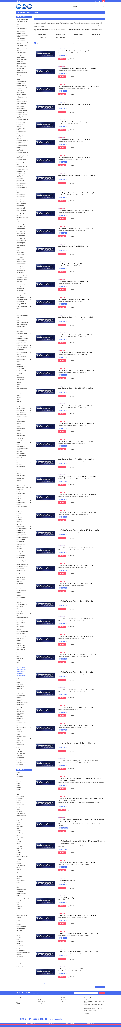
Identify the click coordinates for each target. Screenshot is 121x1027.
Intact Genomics (20, 910)
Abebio (18, 828)
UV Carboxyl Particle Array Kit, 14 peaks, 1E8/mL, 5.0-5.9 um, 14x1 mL (78, 477)
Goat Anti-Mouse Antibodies (22, 564)
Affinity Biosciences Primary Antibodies (22, 42)
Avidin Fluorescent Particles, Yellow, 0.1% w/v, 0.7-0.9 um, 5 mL (76, 406)
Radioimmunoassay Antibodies (21, 714)
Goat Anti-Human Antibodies (22, 562)
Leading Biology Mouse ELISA (22, 140)
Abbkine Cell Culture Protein (22, 19)
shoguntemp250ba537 (21, 221)
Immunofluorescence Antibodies (21, 594)
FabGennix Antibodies (21, 526)
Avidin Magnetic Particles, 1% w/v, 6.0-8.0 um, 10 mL (73, 264)
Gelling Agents (19, 548)
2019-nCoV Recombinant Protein (22, 374)
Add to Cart (62, 58)
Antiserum (19, 397)
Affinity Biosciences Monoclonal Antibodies (21, 32)
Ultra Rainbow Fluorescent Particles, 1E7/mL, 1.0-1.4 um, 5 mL (76, 707)
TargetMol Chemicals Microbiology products (21, 239)
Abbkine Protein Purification (22, 283)
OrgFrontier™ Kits (20, 658)
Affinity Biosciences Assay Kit (22, 22)
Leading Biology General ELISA (21, 129)
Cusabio (18, 778)
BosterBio (19, 806)
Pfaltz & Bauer (19, 811)
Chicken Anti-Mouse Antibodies (21, 432)
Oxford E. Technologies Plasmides (21, 214)
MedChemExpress (20, 820)
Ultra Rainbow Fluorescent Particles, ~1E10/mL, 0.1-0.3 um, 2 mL (76, 743)
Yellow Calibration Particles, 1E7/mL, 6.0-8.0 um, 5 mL (73, 51)
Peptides (18, 680)
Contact (36, 12)
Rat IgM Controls (20, 718)
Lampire (18, 858)
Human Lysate (19, 581)
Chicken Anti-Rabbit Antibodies (21, 436)
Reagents (18, 720)
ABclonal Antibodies (21, 326)
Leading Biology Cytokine (22, 114)
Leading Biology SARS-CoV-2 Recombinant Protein (22, 170)
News (28, 12)
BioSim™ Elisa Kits (20, 406)
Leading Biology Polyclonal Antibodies (22, 146)
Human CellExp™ (20, 575)
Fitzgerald (19, 781)
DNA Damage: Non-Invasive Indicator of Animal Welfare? (93, 1006)
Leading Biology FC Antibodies (20, 125)
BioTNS (18, 939)
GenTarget (19, 841)
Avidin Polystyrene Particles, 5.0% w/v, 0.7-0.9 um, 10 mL (74, 157)
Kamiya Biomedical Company (22, 856)
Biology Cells (19, 405)
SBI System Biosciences (21, 848)
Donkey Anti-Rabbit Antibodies (20, 479)
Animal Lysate (19, 390)
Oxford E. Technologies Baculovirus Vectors (21, 207)
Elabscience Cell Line (21, 83)
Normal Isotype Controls (21, 653)
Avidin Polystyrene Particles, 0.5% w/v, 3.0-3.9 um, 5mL (74, 122)
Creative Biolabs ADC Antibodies (21, 350)
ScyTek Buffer (19, 313)
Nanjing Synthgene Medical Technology (22, 916)
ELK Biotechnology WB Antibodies (21, 357)
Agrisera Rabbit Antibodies (22, 72)
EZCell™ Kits (19, 517)
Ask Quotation (21, 12)
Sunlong (18, 832)
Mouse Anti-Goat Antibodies (22, 636)
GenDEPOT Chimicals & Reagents (21, 95)
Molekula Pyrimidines (21, 196)
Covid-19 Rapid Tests (21, 446)
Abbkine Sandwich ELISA (22, 294)
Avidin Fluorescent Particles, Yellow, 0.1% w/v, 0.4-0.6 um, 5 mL (76, 459)
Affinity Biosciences (21, 813)
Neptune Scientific (20, 932)
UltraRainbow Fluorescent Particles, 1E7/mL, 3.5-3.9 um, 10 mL (76, 565)
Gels (17, 550)
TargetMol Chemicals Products (21, 246)
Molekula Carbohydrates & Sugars (22, 191)
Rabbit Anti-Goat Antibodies (22, 702)
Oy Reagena (19, 908)
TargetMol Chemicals (21, 928)
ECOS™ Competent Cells (21, 485)
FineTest (18, 789)
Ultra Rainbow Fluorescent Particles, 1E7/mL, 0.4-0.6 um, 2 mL (76, 725)
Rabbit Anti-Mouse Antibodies (20, 708)
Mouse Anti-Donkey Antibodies (21, 634)
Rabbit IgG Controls (20, 711)
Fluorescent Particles (21, 669)
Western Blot (19, 761)
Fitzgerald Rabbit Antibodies (22, 345)
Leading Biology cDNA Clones (22, 112)
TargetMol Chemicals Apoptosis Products (21, 229)
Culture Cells (19, 451)
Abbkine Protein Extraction (22, 277)
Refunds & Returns (70, 1023)
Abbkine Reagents (20, 288)
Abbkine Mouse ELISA (21, 270)
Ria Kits (18, 724)
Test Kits (18, 748)
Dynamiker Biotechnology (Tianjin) (23, 952)
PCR (17, 677)
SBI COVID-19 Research (21, 736)
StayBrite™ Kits (20, 740)
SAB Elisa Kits (19, 731)
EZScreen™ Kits (20, 524)
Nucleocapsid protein (21, 654)
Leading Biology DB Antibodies (20, 116)
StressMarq (19, 787)
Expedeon (19, 886)
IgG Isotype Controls (21, 585)
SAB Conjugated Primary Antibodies (21, 728)
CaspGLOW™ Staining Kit (22, 416)
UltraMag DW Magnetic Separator (67, 898)
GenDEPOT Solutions (21, 108)
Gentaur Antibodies (20, 301)
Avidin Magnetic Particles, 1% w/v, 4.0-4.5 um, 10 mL (73, 281)
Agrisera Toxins (20, 77)
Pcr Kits (18, 679)
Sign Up (100, 1)
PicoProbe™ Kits (20, 684)
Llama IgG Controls (20, 620)
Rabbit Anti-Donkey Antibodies (20, 699)
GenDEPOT (19, 860)
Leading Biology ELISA (21, 122)
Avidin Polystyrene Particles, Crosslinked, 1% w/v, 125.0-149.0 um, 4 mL (78, 86)
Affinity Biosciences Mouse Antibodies (22, 36)
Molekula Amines (20, 178)
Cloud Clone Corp (20, 804)
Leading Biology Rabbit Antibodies (21, 160)
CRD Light (19, 924)
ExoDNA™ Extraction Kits (22, 506)
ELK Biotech (19, 895)
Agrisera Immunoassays (21, 63)
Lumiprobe (19, 863)
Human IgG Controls (21, 579)
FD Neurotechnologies (21, 893)
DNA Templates (20, 764)
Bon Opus (18, 845)
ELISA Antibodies (20, 489)
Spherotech (19, 867)
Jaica (18, 897)
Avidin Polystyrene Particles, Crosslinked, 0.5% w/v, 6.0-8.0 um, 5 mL (77, 68)
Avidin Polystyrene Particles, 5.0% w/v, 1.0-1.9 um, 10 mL (74, 139)
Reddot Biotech (20, 826)
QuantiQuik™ (19, 692)
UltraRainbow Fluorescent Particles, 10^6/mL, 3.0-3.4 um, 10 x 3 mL (77, 512)
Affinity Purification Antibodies (20, 380)
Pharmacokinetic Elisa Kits (22, 366)
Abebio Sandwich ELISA (21, 297)
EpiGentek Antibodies (21, 502)
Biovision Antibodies (21, 408)
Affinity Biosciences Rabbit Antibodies (22, 49)
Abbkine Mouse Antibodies (22, 268)
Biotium (18, 785)
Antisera (18, 395)
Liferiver (18, 934)
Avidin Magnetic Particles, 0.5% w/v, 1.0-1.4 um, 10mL (73, 299)
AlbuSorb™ (19, 382)
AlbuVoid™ (19, 384)
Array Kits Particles (21, 666)
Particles (18, 664)
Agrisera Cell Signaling (21, 57)
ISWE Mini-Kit (19, 610)
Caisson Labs (19, 874)
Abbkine (18, 824)
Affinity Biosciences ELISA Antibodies (22, 29)
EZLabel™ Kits (19, 521)
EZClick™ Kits (19, 519)
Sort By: (53, 43)
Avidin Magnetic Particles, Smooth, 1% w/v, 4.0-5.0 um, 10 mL (75, 210)
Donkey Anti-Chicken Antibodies (21, 467)
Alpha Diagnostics (20, 834)
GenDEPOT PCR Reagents (22, 101)
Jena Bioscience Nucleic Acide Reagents (21, 304)
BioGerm (18, 947)
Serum (18, 738)
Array (18, 399)
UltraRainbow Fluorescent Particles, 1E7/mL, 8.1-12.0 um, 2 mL (76, 672)
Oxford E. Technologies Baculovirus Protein (21, 204)
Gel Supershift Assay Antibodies (21, 545)
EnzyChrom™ (19, 495)
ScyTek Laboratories (21, 865)
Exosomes (19, 513)
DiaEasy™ (18, 461)
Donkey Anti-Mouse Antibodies (21, 476)
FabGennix (19, 830)
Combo (18, 444)
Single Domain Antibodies (22, 347)
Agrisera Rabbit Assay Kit (22, 74)
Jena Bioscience (20, 837)
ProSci (18, 780)
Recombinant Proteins (21, 722)
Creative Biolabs (20, 776)
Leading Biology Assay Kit (22, 110)
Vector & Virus (19, 755)
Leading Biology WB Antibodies (20, 175)
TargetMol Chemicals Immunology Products (21, 236)
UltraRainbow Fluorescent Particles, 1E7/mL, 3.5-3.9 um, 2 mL (75, 548)
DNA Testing (19, 464)
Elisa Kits (18, 491)
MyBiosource (19, 930)
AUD (44, 1)
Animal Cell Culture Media (22, 388)
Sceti (18, 839)
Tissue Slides (19, 749)
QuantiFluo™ (19, 690)
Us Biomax (19, 852)
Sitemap (27, 1025)
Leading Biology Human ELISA (21, 132)
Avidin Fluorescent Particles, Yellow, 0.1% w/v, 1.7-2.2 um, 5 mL (76, 335)
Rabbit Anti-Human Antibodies (20, 705)
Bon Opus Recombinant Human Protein (21, 330)
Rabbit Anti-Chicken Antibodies (21, 696)
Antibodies (19, 392)
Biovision (18, 817)
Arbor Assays (19, 873)
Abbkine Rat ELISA (20, 286)
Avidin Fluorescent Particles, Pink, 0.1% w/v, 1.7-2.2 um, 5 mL (75, 317)
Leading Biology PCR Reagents (21, 143)
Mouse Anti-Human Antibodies (20, 639)
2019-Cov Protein (20, 368)
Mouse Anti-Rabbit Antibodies (20, 642)
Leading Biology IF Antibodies (22, 135)
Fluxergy (18, 922)
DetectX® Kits (19, 457)
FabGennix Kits (20, 530)
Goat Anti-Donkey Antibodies (22, 561)
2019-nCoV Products (21, 372)
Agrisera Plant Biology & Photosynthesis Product (21, 65)
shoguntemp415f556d (21, 223)
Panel (18, 662)
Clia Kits (18, 442)
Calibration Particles (21, 667)
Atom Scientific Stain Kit (22, 81)
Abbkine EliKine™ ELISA (21, 261)
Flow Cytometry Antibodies (22, 537)
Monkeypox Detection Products (21, 360)
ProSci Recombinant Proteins (22, 217)
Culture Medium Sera (21, 453)
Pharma (18, 682)
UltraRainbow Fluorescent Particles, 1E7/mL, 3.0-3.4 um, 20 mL (76, 601)
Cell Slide (18, 419)
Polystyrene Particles (21, 675)
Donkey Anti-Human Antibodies (21, 472)
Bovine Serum (86, 1013)
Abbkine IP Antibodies (21, 266)
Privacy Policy (90, 1023)
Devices (18, 459)
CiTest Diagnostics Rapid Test (22, 334)
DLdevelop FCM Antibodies (22, 340)
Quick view (45, 60)
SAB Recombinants (20, 733)
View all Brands (20, 956)
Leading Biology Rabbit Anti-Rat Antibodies (22, 156)
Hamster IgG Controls (21, 570)
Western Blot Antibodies (21, 762)
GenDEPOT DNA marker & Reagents (22, 98)
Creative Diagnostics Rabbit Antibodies (22, 449)
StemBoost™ (19, 742)
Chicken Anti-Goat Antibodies (20, 425)
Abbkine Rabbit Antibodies (22, 285)
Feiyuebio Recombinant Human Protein (21, 534)
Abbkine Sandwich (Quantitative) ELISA (21, 291)
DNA (17, 462)
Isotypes (18, 608)
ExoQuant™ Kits (20, 511)
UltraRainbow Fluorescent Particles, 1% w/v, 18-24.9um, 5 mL (75, 636)
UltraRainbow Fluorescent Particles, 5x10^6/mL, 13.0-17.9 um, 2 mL (77, 654)
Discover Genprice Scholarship (90, 1010)
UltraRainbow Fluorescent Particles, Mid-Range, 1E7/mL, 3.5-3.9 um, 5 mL (79, 530)
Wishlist (40, 999)
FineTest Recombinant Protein (21, 342)
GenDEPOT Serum (20, 106)
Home (35, 16)
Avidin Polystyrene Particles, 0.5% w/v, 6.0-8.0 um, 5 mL (74, 104)
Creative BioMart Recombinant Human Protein (22, 337)
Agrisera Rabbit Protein (21, 76)
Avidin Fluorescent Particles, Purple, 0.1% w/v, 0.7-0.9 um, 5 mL (76, 370)
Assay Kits (19, 401)
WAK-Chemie (19, 935)
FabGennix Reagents (21, 532)
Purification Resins (20, 686)
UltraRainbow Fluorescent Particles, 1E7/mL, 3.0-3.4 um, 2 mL (75, 619)
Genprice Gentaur (20, 900)
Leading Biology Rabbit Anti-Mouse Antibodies (22, 153)
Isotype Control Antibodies (22, 604)
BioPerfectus (19, 948)
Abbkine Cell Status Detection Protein (21, 258)
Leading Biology (20, 798)
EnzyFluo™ (19, 497)
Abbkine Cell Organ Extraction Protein (20, 253)
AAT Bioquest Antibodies (22, 324)
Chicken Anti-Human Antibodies (21, 429)
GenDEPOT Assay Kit (21, 90)
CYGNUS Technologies (21, 455)
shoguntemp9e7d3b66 (21, 224)
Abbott (18, 912)
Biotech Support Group (21, 889)
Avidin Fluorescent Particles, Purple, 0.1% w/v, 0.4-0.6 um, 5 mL (76, 423)
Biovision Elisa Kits (20, 410)
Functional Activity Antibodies (20, 542)
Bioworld (18, 807)
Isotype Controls (20, 606)
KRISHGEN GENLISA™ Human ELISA (22, 618)
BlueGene (18, 822)
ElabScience (19, 802)
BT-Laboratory (19, 793)
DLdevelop (19, 800)
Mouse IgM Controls (21, 649)
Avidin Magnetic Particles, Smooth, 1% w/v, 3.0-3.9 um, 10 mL (75, 228)
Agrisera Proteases (20, 68)
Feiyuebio (18, 783)
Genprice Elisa (19, 906)
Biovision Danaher (87, 999)
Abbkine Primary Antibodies (22, 276)
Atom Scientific (20, 891)
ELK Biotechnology (20, 796)
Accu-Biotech (19, 919)
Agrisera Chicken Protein (22, 59)
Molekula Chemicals (21, 194)
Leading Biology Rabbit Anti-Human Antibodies (22, 149)
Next (103, 983)
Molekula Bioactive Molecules (20, 181)
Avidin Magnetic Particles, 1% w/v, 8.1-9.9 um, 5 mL (73, 246)
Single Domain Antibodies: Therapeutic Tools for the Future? (94, 1002)
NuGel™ (18, 656)
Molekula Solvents (20, 199)
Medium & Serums (20, 626)
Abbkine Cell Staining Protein (22, 256)
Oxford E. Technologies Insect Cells (21, 211)
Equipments (19, 504)
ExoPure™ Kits (19, 510)
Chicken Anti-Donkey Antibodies (21, 422)
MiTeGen (18, 850)
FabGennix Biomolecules (22, 528)
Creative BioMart (20, 846)
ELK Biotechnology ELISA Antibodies (22, 353)
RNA (17, 725)
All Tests (18, 386)
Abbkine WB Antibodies (21, 295)
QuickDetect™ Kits (20, 693)
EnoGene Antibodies (21, 493)
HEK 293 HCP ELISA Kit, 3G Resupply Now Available (93, 1008)
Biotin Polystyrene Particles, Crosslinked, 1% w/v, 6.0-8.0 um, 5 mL (77, 915)
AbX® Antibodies (20, 377)
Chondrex (18, 878)
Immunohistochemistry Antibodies (21, 598)
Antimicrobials (19, 393)
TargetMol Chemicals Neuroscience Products (21, 243)
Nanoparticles (20, 673)
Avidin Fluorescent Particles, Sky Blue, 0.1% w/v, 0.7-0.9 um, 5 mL (77, 352)
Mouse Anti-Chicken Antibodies (21, 628)
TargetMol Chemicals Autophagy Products (21, 232)
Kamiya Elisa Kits (20, 613)
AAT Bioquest (19, 794)
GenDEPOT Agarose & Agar (22, 87)
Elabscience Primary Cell (21, 85)
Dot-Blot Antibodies (21, 482)
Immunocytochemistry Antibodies (21, 591)
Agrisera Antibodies (21, 55)
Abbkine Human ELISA (21, 263)
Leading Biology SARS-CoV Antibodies (22, 167)
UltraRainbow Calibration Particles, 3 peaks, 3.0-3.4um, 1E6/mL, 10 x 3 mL (79, 761)
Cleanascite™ (19, 440)
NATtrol (18, 651)
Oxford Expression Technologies (23, 899)
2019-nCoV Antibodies (21, 370)
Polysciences (19, 954)
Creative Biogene (20, 945)
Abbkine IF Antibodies (21, 265)
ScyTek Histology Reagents (22, 315)
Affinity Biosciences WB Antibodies (21, 53)
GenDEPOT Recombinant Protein (21, 104)
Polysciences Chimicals (21, 310)
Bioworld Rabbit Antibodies (22, 299)
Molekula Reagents (20, 198)
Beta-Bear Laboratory (21, 950)
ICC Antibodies (20, 583)
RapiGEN (18, 921)
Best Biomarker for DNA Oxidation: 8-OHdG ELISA (93, 1004)
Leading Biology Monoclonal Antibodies (22, 137)
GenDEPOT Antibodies (21, 89)
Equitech (18, 882)
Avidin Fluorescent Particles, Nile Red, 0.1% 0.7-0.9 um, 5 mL (75, 388)
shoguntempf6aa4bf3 (21, 226)
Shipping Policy (50, 1023)
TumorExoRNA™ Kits (21, 753)
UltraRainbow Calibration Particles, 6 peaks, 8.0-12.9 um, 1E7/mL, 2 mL (78, 862)
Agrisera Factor (20, 61)
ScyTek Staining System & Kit (22, 322)
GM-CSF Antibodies (21, 555)
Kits (17, 615)
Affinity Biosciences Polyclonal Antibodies (21, 39)
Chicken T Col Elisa (20, 438)
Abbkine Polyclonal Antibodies (20, 273)
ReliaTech (18, 854)
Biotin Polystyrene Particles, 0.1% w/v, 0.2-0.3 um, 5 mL (74, 969)
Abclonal (18, 809)
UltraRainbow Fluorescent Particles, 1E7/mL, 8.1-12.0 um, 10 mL (76, 690)
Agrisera (18, 843)
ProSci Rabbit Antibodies (22, 328)
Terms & (30, 1023)
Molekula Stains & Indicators (22, 201)
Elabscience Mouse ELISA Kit (22, 487)
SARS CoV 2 (19, 735)
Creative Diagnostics (21, 819)
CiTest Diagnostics (20, 871)
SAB (17, 774)
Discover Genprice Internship (89, 1011)
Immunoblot (19, 588)
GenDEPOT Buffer (20, 92)
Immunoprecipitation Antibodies (21, 601)
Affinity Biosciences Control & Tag (22, 25)
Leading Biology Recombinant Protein (22, 163)
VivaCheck (19, 937)
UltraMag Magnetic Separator (66, 880)
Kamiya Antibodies (20, 611)
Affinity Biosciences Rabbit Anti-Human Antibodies (22, 46)
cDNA (18, 418)
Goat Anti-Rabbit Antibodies (22, 566)
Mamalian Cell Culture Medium (21, 623)
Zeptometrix (19, 876)
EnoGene (18, 772)
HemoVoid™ (19, 574)
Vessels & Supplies (20, 757)
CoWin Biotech (20, 941)
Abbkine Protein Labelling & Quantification (22, 280)
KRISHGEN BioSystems (21, 815)
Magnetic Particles (21, 671)
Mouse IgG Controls (21, 647)
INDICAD (18, 943)
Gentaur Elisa (19, 553)
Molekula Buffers (20, 185)
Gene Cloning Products (21, 552)
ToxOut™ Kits (19, 751)
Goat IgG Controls (20, 568)
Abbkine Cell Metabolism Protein (22, 249)
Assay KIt (18, 79)
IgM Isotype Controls (21, 587)
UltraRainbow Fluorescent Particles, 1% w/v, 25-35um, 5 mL (75, 583)
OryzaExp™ (19, 660)
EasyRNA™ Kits (20, 484)
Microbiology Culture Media (22, 631)
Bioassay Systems (20, 884)
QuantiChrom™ (19, 688)
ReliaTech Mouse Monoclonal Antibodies (22, 363)
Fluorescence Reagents (21, 539)
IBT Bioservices (20, 887)
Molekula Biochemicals (21, 183)
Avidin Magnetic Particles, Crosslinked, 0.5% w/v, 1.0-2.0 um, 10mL (77, 193)
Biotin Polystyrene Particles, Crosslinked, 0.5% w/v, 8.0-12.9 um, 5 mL (78, 951)
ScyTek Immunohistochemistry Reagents (21, 319)
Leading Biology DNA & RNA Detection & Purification (22, 120)
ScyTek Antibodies (20, 312)
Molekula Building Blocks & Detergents (22, 188)
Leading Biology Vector (21, 173)
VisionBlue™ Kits (20, 759)
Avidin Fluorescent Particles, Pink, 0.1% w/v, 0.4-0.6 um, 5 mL (75, 441)
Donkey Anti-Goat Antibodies (22, 470)
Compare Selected (100, 987)
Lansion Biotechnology (21, 926)
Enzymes (18, 500)
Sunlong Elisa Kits (20, 744)
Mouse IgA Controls (21, 645)
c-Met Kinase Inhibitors (21, 414)
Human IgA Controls (21, 577)
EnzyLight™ (19, 498)
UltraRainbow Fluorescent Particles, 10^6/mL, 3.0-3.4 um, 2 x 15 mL (77, 494)
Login (95, 1)
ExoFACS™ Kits (20, 508)
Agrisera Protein (20, 70)
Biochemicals (19, 403)
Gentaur (18, 861)
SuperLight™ (19, 746)
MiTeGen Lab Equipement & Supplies (22, 307)
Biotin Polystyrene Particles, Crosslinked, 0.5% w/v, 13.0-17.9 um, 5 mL (78, 933)
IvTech (18, 902)
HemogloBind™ (20, 572)
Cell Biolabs (19, 869)
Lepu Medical (19, 913)
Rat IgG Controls (20, 716)
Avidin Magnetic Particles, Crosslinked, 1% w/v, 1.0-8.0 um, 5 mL (76, 175)
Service (18, 219)
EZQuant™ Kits (19, 523)
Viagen (18, 904)
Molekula (18, 835)
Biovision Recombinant (21, 412)
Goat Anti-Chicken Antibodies (20, 558)
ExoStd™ (18, 515)
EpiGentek (19, 791)
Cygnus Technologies (21, 880)
